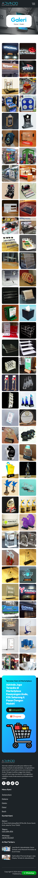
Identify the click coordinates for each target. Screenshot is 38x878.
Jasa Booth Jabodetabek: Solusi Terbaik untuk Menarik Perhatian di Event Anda (24, 849)
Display (4, 803)
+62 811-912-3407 (8, 838)
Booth (4, 811)
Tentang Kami (7, 795)
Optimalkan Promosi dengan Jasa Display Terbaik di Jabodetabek (23, 857)
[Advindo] (10, 5)
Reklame (5, 799)
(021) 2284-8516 (7, 831)
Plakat (4, 807)
